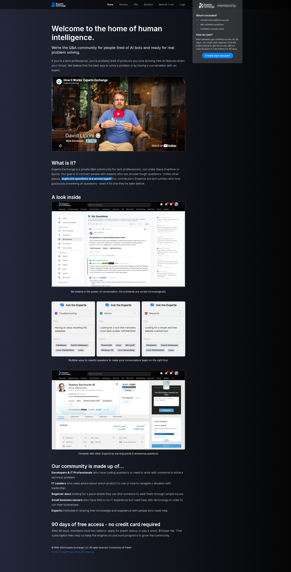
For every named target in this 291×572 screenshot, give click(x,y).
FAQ (136, 4)
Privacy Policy (74, 552)
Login (182, 4)
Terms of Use (58, 552)
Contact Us (88, 552)
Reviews (123, 4)
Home (110, 4)
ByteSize (148, 4)
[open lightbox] (118, 244)
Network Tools (166, 4)
